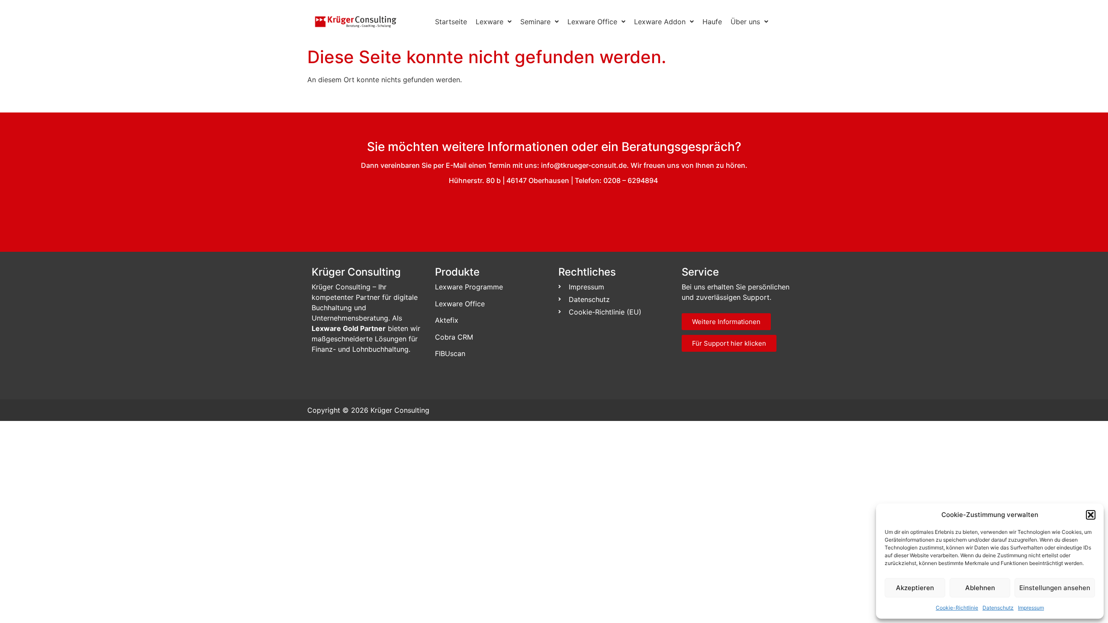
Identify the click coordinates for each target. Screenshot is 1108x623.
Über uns (745, 21)
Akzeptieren (915, 588)
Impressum (1031, 607)
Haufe (712, 21)
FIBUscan (450, 353)
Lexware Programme (469, 287)
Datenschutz (998, 607)
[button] (1090, 515)
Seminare (535, 21)
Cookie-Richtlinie (957, 607)
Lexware (489, 21)
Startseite (451, 21)
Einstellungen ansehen (1054, 588)
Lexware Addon (660, 21)
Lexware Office (592, 21)
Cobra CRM (454, 337)
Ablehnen (980, 588)
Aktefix (446, 320)
